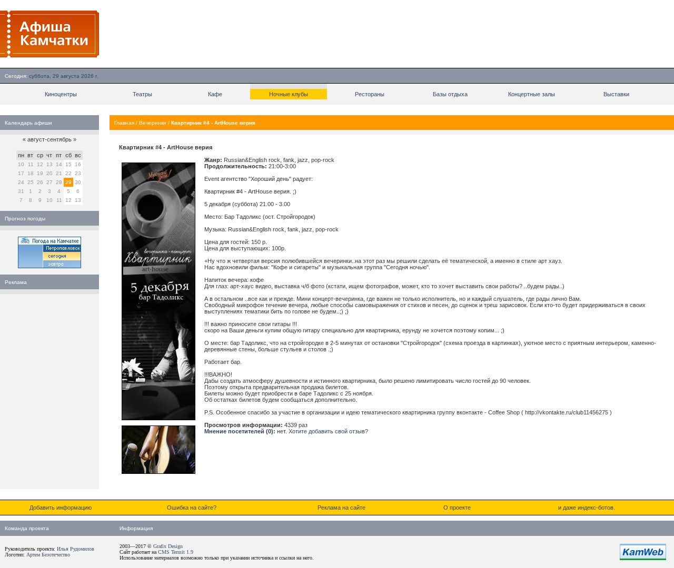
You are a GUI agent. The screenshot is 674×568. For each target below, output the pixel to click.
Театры (142, 94)
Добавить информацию (60, 507)
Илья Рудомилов (75, 549)
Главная (124, 123)
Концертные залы (531, 94)
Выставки (616, 94)
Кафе (215, 94)
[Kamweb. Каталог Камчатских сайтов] (643, 558)
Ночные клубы (288, 94)
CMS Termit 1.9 (175, 552)
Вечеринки (152, 123)
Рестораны (369, 94)
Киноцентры (61, 94)
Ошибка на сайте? (191, 507)
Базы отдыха (450, 94)
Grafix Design (168, 546)
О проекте (457, 507)
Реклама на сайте (341, 507)
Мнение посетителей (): (239, 431)
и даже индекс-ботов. (586, 507)
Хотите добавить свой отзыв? (328, 431)
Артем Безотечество (48, 554)
